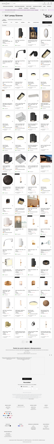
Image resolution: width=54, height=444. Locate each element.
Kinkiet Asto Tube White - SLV (20, 249)
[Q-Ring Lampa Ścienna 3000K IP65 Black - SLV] (33, 328)
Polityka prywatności (33, 428)
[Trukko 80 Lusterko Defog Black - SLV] (33, 184)
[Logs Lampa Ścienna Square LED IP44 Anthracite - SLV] (33, 37)
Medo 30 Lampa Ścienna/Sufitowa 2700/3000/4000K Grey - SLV (7, 124)
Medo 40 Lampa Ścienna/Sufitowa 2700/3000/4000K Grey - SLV (45, 83)
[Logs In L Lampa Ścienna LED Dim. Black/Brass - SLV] (21, 100)
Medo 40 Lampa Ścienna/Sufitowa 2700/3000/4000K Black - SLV (20, 146)
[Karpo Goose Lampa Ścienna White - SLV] (8, 246)
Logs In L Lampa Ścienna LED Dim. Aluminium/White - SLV (33, 166)
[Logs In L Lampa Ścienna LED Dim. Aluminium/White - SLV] (33, 163)
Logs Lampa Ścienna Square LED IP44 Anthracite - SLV (32, 41)
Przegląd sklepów (33, 429)
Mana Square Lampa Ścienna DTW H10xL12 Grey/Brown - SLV (7, 104)
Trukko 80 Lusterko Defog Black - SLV (32, 188)
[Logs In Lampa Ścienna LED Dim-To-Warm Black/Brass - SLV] (21, 205)
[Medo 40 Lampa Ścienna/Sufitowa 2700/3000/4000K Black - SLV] (21, 142)
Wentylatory (28, 6)
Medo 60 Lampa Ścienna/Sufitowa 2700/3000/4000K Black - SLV (8, 146)
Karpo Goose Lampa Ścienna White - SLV (7, 250)
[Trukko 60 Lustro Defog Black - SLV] (46, 37)
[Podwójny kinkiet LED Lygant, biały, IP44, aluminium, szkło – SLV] (21, 328)
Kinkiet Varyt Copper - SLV (32, 249)
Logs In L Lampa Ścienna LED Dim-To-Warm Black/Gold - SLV (46, 61)
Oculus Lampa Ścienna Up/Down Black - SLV (6, 166)
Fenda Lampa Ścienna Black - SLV (45, 291)
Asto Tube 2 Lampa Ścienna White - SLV (7, 311)
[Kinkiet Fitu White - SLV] (21, 225)
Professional (32, 8)
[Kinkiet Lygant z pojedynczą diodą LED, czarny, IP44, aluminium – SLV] (46, 205)
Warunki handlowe (33, 427)
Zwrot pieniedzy (33, 408)
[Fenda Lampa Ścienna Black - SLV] (46, 286)
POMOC (8, 408)
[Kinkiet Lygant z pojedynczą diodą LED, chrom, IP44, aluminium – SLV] (21, 184)
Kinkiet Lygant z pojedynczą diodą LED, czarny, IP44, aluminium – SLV (45, 209)
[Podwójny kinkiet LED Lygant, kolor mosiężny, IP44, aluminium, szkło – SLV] (21, 266)
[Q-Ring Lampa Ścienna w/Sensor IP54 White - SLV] (46, 100)
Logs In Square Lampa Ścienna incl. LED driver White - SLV (8, 61)
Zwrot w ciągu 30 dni (46, 407)
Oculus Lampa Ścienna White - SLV (8, 83)
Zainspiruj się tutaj (26, 378)
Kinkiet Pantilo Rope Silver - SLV (7, 209)
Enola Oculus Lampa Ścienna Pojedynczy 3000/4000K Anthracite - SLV (33, 146)
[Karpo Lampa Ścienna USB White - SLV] (33, 205)
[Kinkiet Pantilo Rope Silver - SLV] (8, 205)
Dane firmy (33, 426)
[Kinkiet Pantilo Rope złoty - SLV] (33, 286)
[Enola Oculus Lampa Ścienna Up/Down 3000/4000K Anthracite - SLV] (33, 121)
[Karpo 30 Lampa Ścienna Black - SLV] (33, 58)
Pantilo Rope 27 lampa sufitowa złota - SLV (6, 291)
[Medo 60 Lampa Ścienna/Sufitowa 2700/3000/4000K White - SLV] (46, 184)
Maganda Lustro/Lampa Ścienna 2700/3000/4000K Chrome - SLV (46, 250)
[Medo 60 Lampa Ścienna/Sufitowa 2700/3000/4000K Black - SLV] (8, 142)
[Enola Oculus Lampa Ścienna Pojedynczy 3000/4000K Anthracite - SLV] (33, 142)
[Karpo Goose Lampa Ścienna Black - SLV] (21, 58)
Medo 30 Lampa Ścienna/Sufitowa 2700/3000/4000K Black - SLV (33, 83)
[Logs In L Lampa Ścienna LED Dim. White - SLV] (46, 142)
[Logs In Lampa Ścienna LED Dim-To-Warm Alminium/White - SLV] (21, 163)
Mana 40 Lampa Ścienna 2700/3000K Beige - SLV (45, 311)
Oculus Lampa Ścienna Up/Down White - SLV (6, 229)
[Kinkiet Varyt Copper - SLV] (33, 246)
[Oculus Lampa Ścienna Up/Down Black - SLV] (8, 163)
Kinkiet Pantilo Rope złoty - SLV (33, 290)
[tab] (5, 22)
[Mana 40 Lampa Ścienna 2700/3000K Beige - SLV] (46, 307)
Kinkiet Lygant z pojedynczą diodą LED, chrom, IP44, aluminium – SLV (20, 188)
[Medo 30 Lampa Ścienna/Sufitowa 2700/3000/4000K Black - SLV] (33, 79)
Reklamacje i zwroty (33, 407)
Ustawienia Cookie (46, 426)
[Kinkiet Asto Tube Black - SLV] (33, 266)
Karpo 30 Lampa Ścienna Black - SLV (33, 61)
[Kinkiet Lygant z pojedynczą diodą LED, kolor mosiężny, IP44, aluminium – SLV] (33, 225)
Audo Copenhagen (8, 433)
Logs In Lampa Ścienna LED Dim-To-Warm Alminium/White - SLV (20, 166)
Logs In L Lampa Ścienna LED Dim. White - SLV (45, 146)
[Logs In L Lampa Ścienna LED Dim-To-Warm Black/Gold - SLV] (46, 58)
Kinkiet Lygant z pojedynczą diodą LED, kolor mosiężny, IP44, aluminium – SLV (32, 230)
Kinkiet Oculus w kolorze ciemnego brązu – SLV (45, 124)
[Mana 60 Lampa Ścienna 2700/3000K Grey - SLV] (8, 184)
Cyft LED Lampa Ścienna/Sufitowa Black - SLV (7, 41)
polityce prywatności (31, 398)
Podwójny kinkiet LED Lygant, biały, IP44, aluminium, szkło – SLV (20, 332)
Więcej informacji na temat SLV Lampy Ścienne (15, 19)
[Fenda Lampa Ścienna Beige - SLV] (46, 225)
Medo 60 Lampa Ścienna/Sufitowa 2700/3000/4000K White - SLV (46, 188)
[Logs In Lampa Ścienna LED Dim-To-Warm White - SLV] (21, 121)
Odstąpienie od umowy (33, 409)
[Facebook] (5, 425)
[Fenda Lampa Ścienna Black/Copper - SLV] (21, 79)
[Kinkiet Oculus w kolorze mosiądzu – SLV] (8, 328)
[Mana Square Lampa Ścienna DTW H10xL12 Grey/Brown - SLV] (8, 100)
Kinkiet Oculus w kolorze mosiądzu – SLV (7, 332)
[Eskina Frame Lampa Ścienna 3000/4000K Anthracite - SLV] (46, 163)
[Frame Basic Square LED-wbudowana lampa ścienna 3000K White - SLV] (8, 266)
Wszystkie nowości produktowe (8, 436)
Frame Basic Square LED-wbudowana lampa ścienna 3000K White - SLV (7, 270)
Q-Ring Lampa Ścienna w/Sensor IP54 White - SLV (45, 104)
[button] (12, 38)
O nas (33, 425)
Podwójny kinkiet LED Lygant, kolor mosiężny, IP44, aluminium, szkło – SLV (20, 270)
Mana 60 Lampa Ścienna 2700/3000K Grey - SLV (7, 188)
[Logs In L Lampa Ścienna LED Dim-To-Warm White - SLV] (33, 100)
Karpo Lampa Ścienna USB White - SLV (32, 209)
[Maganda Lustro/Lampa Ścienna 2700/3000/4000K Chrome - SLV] (46, 246)
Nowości (20, 8)
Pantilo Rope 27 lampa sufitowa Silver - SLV (44, 270)
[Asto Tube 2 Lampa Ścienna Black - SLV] (21, 37)
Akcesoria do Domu (8, 435)
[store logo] (5, 3)
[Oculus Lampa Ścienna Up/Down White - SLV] (8, 225)
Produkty (4, 19)
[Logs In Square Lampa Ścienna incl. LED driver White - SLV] (8, 58)
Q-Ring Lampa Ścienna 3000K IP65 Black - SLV (33, 332)
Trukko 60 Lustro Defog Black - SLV (46, 41)
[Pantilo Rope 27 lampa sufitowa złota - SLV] (8, 286)
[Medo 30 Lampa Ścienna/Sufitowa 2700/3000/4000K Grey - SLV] (8, 121)
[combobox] (26, 3)
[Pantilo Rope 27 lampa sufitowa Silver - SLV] (46, 266)
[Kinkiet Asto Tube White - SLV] (21, 246)
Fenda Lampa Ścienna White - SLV (20, 291)
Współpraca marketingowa (46, 429)
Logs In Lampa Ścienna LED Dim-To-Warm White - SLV (19, 124)
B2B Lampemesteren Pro (46, 428)
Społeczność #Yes (46, 425)
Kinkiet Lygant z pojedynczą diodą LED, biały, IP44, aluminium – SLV (20, 311)
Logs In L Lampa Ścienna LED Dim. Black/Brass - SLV (20, 104)
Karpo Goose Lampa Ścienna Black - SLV (20, 61)
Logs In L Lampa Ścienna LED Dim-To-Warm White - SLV (33, 104)
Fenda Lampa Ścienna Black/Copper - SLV (19, 83)
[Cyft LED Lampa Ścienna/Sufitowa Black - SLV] (8, 37)
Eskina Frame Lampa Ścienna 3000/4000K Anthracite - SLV (45, 166)
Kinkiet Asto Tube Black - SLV (33, 269)
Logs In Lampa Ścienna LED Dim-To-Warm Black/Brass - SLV (20, 209)
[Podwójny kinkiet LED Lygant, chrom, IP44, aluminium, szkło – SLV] (46, 328)
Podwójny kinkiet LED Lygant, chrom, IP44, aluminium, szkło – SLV (46, 332)
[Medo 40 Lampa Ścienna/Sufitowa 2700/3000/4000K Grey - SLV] (46, 79)
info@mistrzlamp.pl (8, 407)
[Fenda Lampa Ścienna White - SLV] (21, 286)
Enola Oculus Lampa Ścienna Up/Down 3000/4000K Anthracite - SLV (33, 124)
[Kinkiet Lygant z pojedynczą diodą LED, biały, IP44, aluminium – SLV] (21, 307)
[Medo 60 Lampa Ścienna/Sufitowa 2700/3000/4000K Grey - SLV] (33, 307)
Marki (46, 427)
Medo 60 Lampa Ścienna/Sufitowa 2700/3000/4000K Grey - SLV (33, 311)
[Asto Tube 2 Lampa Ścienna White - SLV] (8, 307)
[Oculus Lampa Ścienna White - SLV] (8, 79)
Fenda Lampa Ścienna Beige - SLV (45, 229)
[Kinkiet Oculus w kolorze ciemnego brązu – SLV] (46, 121)
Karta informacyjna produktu (46, 64)
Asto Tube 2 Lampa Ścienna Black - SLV (20, 41)
